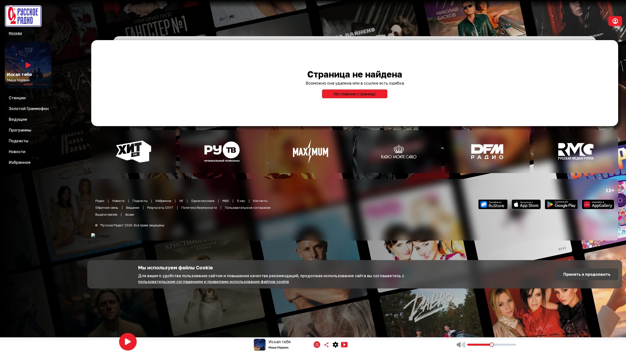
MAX (226, 201)
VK (181, 201)
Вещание (132, 207)
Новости (118, 201)
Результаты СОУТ (160, 207)
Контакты (260, 201)
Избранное (163, 201)
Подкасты (140, 201)
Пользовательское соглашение (247, 207)
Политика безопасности (199, 207)
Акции (129, 214)
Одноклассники (202, 201)
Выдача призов (106, 214)
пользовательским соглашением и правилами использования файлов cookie (213, 281)
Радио (99, 201)
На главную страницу (355, 93)
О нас (241, 201)
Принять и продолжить (586, 274)
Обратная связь (106, 207)
